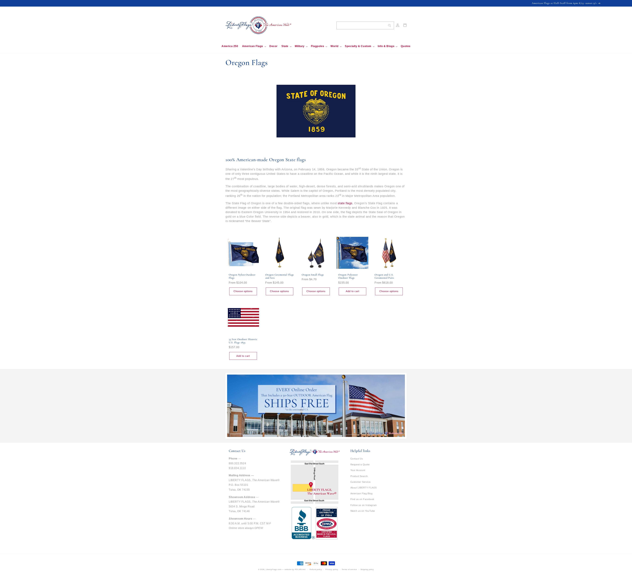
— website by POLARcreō (293, 569)
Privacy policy (331, 569)
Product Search (359, 476)
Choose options (243, 291)
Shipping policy (367, 569)
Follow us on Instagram (363, 505)
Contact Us (356, 458)
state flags (345, 203)
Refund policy (316, 569)
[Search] (389, 25)
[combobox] (365, 25)
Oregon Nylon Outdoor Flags (242, 276)
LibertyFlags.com (273, 569)
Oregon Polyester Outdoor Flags (348, 276)
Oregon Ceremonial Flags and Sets (279, 276)
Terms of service (349, 569)
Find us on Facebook (362, 499)
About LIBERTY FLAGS (363, 487)
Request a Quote (360, 464)
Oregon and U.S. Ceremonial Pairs (384, 276)
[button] (253, 46)
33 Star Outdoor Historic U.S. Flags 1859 (243, 341)
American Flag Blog (361, 493)
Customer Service (360, 482)
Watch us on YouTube (362, 511)
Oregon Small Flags (313, 274)
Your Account (357, 470)
